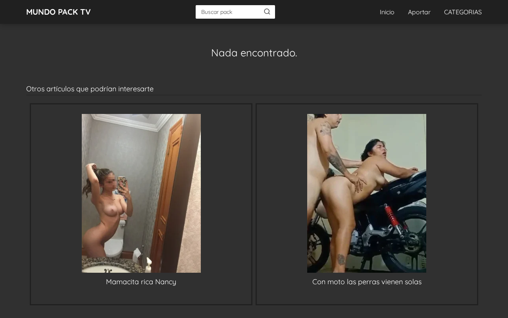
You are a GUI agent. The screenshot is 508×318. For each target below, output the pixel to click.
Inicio (387, 12)
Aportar (419, 12)
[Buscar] (267, 11)
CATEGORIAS (463, 12)
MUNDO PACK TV (58, 12)
